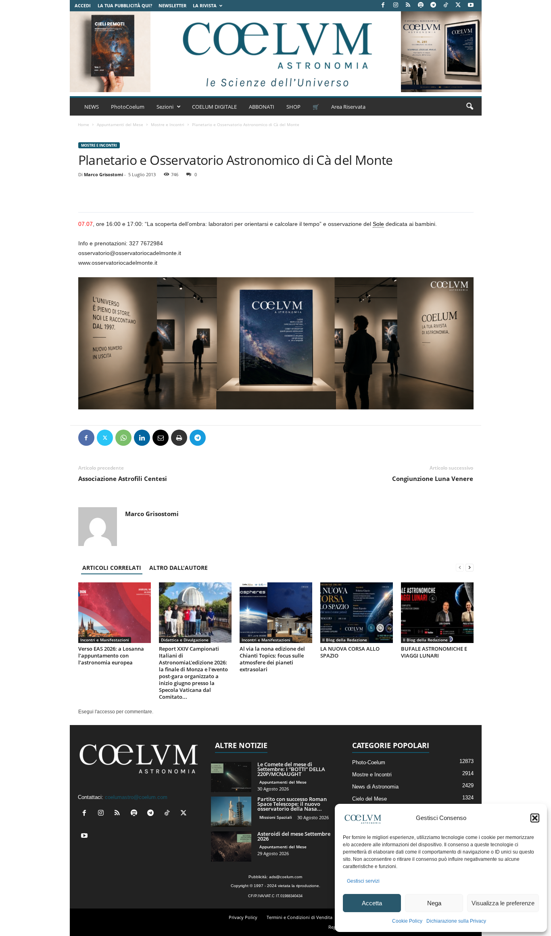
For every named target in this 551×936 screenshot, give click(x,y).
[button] (535, 818)
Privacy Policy (243, 917)
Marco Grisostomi (103, 174)
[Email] (160, 438)
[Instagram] (396, 5)
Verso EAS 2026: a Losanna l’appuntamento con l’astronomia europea (111, 655)
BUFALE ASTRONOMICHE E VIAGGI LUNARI (434, 652)
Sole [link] (378, 224)
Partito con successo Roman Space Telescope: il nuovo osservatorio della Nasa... (292, 803)
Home (83, 124)
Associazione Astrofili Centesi (122, 478)
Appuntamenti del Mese (120, 124)
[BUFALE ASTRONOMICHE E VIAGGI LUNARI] (437, 612)
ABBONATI (261, 106)
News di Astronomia (375, 787)
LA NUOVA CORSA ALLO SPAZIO (350, 652)
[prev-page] (460, 567)
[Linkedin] (142, 438)
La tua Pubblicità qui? (125, 5)
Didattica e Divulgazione (185, 640)
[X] (458, 5)
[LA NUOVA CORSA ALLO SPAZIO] (356, 612)
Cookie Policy (407, 921)
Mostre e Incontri (167, 124)
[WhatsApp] (123, 438)
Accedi (83, 5)
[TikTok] (446, 5)
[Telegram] (433, 5)
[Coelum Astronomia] (275, 51)
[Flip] (216, 438)
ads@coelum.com (285, 877)
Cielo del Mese (369, 799)
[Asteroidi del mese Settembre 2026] (231, 846)
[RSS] (408, 5)
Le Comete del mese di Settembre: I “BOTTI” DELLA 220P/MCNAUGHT (291, 769)
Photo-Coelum (368, 762)
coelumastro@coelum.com (136, 797)
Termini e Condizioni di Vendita (299, 917)
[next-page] (469, 567)
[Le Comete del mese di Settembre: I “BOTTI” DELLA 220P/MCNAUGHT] (231, 777)
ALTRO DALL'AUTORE (178, 567)
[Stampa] (179, 438)
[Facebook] (383, 5)
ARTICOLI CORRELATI (111, 567)
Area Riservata (348, 106)
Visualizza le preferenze (503, 903)
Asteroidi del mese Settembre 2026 (293, 836)
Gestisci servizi (363, 881)
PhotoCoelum (127, 106)
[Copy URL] (235, 438)
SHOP (293, 106)
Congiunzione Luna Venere (432, 478)
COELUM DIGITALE (214, 106)
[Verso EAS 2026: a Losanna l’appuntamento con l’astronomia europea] (114, 612)
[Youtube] (471, 5)
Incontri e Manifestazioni (104, 640)
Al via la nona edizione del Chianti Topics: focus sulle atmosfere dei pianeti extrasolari (272, 659)
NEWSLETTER (172, 5)
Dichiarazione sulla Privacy (456, 921)
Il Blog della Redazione (344, 640)
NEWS (91, 106)
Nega (434, 903)
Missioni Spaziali (275, 817)
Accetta (372, 903)
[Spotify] (421, 5)
